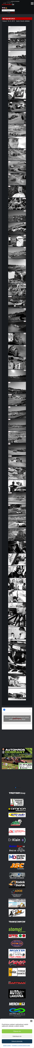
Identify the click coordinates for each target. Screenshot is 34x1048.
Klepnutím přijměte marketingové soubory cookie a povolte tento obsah (17, 718)
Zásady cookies (7, 1045)
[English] (4, 8)
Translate (13, 12)
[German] (6, 8)
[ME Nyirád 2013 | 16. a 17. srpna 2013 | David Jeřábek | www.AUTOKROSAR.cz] (17, 32)
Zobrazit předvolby (17, 1041)
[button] (31, 1021)
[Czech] (2, 8)
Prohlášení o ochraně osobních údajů (21, 1045)
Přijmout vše (17, 1031)
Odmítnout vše (17, 1036)
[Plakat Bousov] (17, 785)
